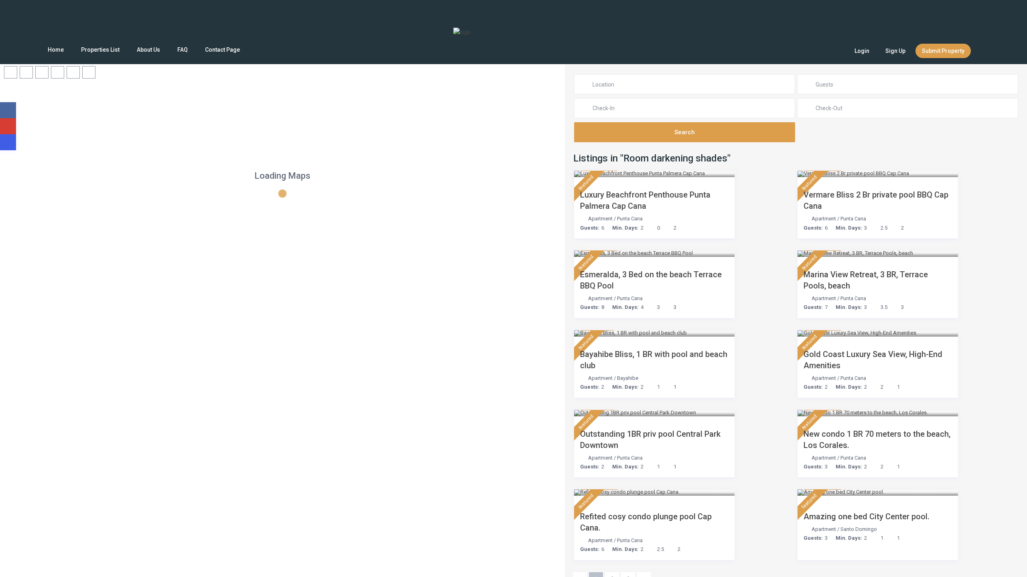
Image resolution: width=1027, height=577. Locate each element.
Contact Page (222, 49)
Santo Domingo (858, 529)
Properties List (100, 49)
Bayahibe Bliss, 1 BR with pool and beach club (653, 359)
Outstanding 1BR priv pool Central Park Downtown (650, 439)
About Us (148, 49)
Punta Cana (630, 219)
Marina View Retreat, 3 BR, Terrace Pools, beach (866, 280)
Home (56, 49)
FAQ (182, 49)
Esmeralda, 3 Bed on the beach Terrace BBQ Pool (651, 280)
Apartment (600, 219)
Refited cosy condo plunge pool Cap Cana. (646, 522)
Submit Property (943, 51)
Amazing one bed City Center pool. (867, 516)
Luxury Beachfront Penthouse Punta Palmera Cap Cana (645, 200)
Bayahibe (627, 378)
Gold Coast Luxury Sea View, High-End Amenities (873, 359)
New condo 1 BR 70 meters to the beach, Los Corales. (877, 439)
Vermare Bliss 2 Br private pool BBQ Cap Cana (876, 200)
